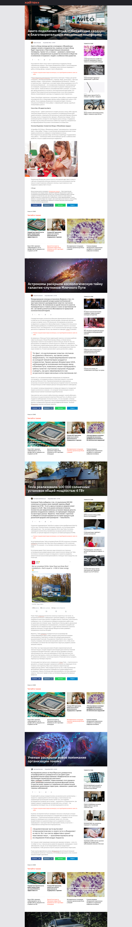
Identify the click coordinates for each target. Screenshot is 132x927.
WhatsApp (60, 205)
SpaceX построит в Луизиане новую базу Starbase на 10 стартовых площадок (55, 248)
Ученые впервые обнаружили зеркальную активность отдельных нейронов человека (94, 248)
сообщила (34, 543)
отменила (41, 616)
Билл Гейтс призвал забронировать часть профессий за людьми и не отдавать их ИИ (36, 248)
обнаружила (55, 851)
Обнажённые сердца (54, 191)
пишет (68, 329)
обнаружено (34, 404)
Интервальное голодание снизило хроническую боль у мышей (75, 247)
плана (61, 662)
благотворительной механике (41, 78)
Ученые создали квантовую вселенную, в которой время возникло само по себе (55, 73)
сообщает (38, 780)
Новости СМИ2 (32, 211)
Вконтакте (48, 205)
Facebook (36, 205)
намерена (44, 633)
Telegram (72, 205)
